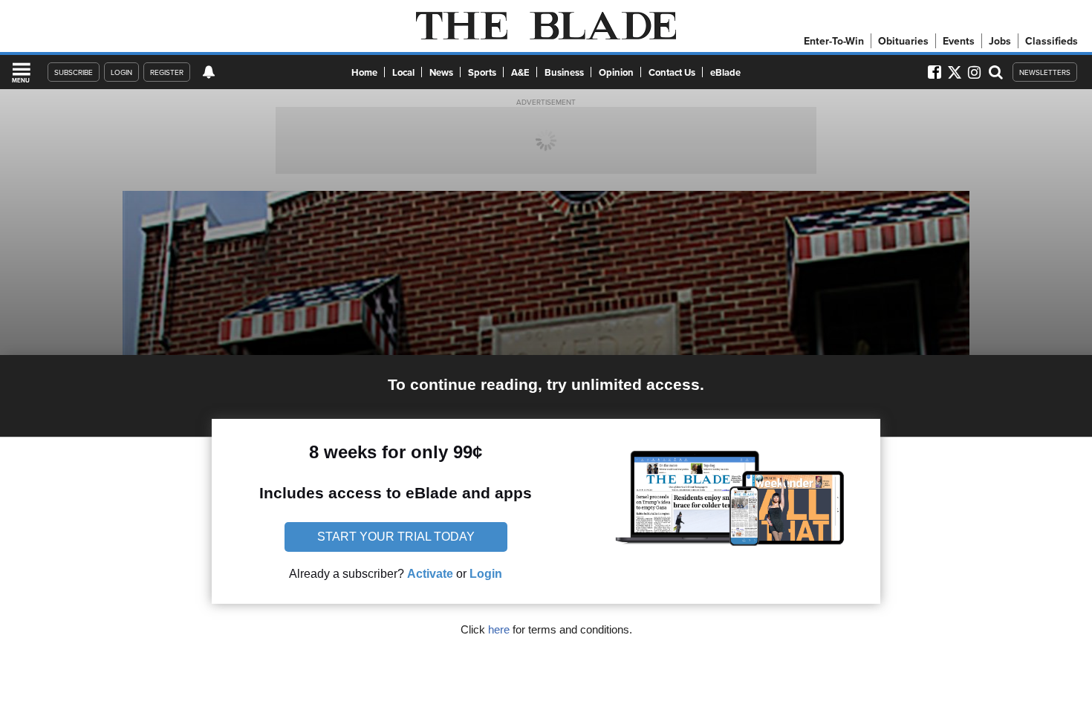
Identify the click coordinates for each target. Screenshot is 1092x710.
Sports (482, 72)
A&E (520, 72)
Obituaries (903, 40)
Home (364, 72)
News (441, 72)
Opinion (616, 72)
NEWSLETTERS (1044, 72)
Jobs (1000, 40)
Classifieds (1051, 40)
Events (959, 40)
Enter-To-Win (834, 40)
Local (403, 72)
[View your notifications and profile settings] (209, 72)
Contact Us (672, 72)
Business (564, 72)
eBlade (725, 72)
